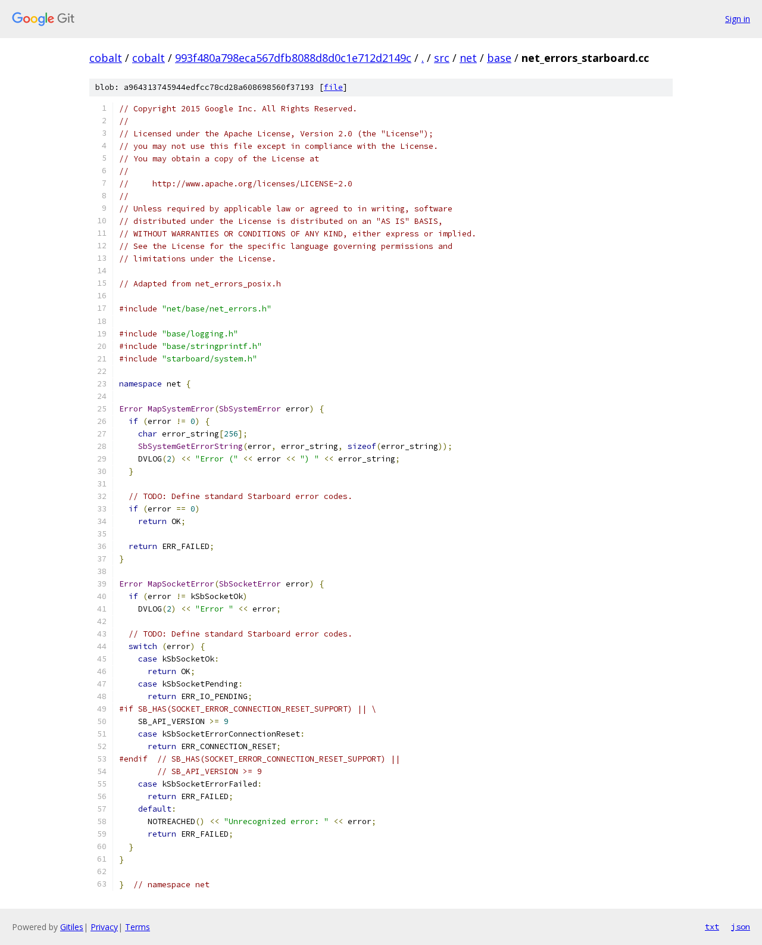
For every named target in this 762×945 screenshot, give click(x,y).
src (441, 58)
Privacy (104, 926)
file (333, 87)
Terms (137, 926)
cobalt (105, 58)
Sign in (737, 18)
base (499, 58)
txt (712, 926)
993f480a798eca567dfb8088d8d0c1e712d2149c (293, 58)
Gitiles (71, 926)
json (740, 926)
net (468, 58)
